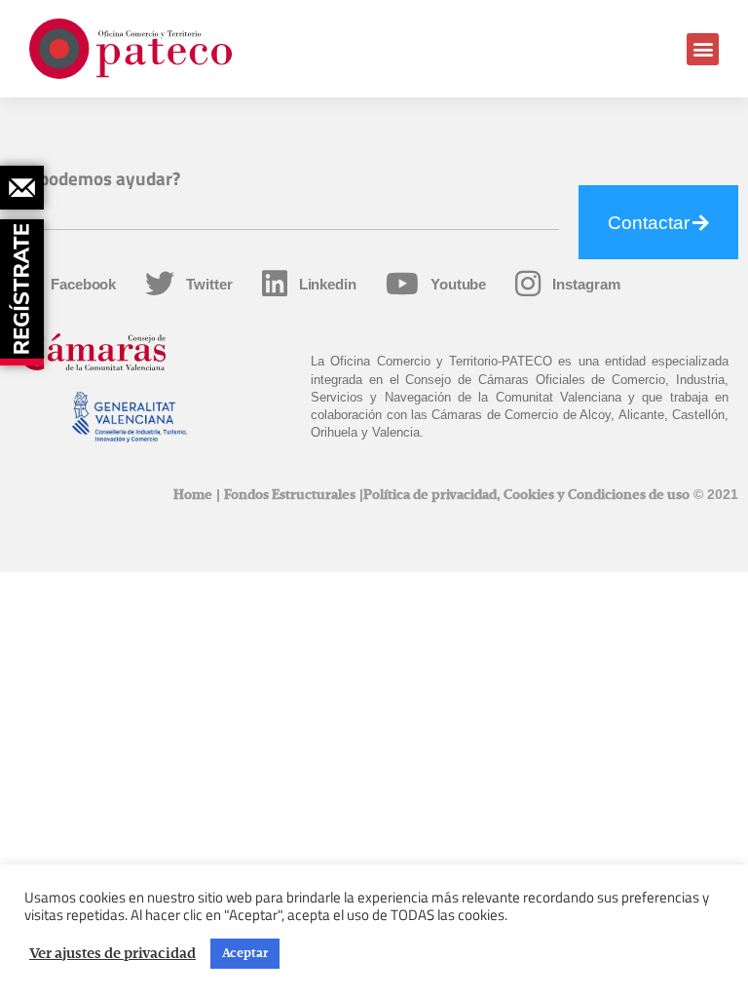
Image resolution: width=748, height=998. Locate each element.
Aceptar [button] (245, 953)
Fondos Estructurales (289, 495)
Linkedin (327, 284)
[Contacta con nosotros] (22, 188)
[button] (703, 49)
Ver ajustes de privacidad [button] (112, 954)
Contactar (649, 222)
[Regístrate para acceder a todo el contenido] (24, 285)
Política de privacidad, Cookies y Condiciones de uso (526, 495)
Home (192, 495)
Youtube (458, 284)
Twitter (209, 284)
